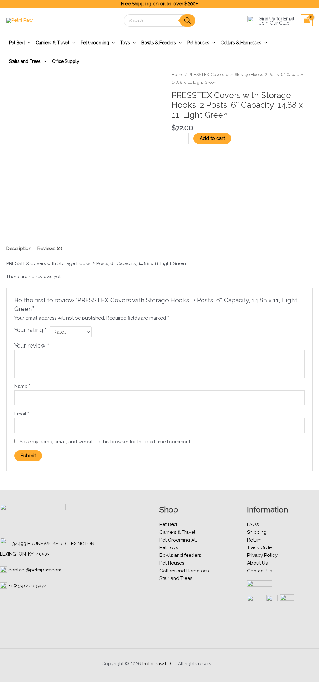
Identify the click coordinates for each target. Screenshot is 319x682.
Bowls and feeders (180, 555)
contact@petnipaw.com (34, 570)
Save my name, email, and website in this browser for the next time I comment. (105, 441)
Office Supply (65, 61)
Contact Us (259, 571)
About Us (257, 563)
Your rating (30, 330)
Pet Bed (17, 42)
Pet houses (198, 42)
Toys (125, 42)
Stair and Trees (176, 578)
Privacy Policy (262, 555)
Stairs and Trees (25, 61)
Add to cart (212, 138)
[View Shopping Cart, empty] (307, 20)
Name (22, 386)
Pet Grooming (95, 42)
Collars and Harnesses (184, 571)
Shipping (257, 532)
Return (254, 540)
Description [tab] (18, 248)
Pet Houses (172, 563)
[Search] (187, 20)
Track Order (260, 547)
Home (177, 74)
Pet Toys (169, 547)
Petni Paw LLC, (158, 663)
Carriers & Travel (52, 42)
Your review (31, 345)
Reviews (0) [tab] (49, 248)
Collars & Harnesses (241, 42)
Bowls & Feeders (158, 42)
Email (21, 414)
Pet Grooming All (178, 540)
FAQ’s (253, 524)
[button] (27, 42)
